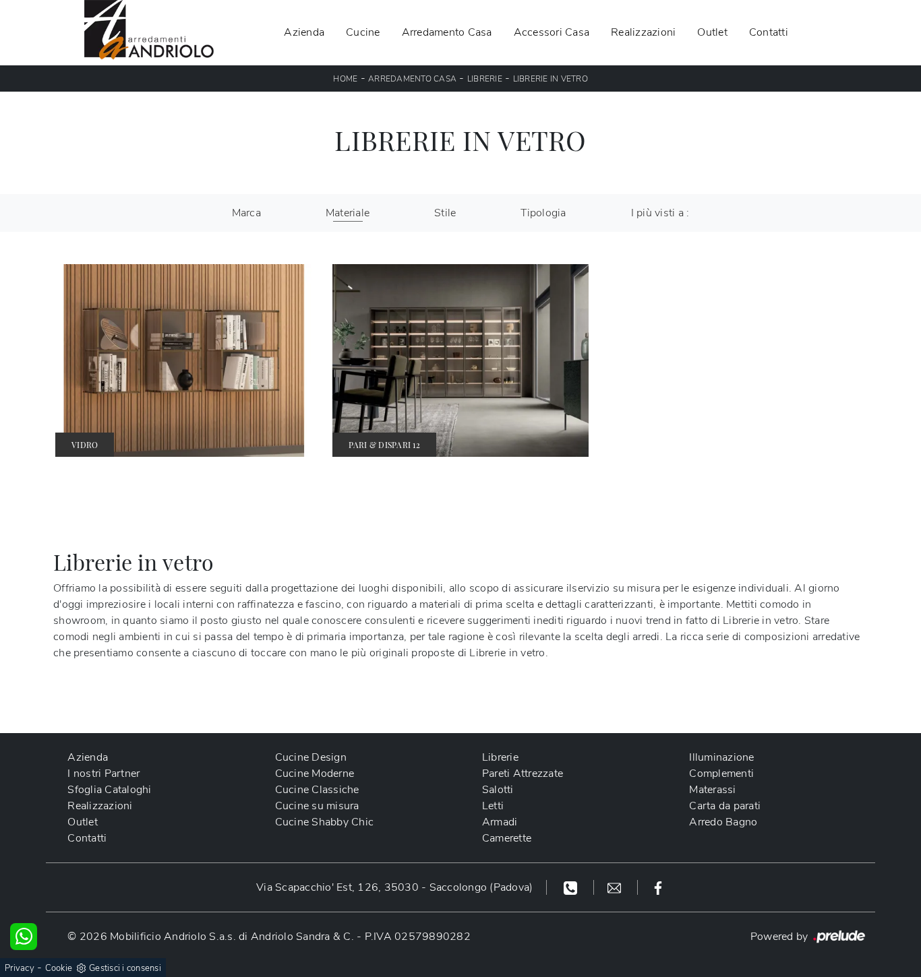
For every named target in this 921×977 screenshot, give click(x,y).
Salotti (498, 789)
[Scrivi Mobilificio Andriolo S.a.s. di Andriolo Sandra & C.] (616, 887)
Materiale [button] (347, 213)
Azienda (304, 32)
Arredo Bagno (723, 822)
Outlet (712, 32)
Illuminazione (721, 757)
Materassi (712, 789)
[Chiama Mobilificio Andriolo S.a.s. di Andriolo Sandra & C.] (572, 887)
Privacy (19, 968)
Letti (493, 805)
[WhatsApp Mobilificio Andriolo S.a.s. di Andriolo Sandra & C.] (23, 936)
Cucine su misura (317, 805)
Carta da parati (725, 805)
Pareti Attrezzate (522, 773)
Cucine (363, 32)
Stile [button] (445, 213)
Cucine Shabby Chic (324, 822)
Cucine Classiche (317, 789)
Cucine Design (311, 757)
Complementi (721, 773)
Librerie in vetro (550, 78)
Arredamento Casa (447, 32)
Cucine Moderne (315, 773)
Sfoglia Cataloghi (109, 789)
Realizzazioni (643, 32)
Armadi (500, 822)
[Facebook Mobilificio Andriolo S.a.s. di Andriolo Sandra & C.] (658, 887)
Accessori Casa (552, 32)
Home (345, 78)
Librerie (484, 78)
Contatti (768, 32)
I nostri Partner (103, 773)
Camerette (506, 838)
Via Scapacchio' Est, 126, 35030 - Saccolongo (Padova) (394, 887)
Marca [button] (246, 213)
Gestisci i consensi (125, 968)
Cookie (59, 968)
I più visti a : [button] (660, 213)
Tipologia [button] (543, 213)
